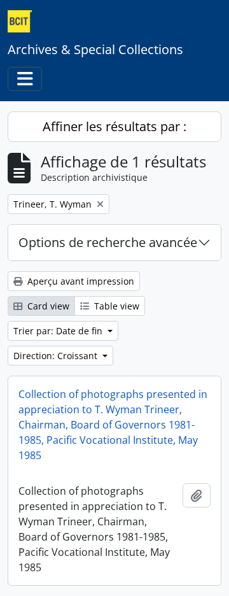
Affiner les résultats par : (114, 126)
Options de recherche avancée (107, 242)
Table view (115, 306)
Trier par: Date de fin (59, 331)
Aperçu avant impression (79, 281)
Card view (47, 306)
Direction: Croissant (56, 356)
